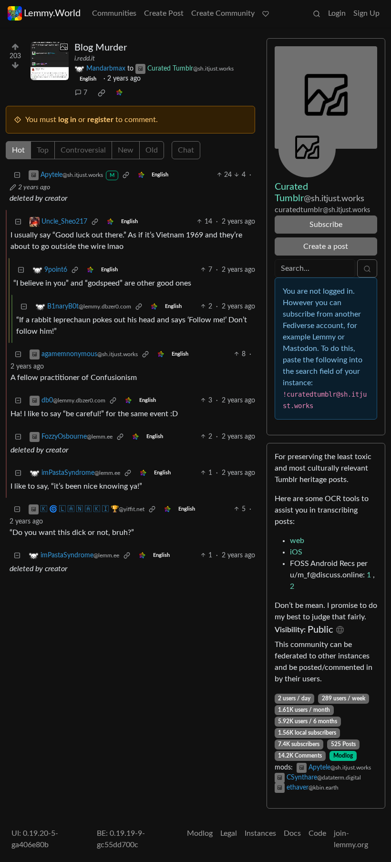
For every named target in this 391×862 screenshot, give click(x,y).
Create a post (325, 246)
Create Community (223, 13)
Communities (114, 13)
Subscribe (325, 224)
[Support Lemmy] (265, 13)
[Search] (316, 13)
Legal (228, 833)
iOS (296, 552)
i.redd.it (84, 58)
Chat (186, 150)
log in (67, 119)
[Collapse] (17, 175)
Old (151, 150)
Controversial (83, 150)
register (100, 119)
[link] (102, 93)
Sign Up (366, 13)
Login (337, 13)
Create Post (164, 13)
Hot (18, 150)
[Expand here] (50, 61)
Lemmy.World (52, 13)
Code (317, 833)
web (297, 540)
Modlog (343, 756)
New (126, 150)
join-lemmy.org (351, 839)
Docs (292, 833)
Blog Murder (100, 47)
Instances (260, 833)
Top (43, 150)
